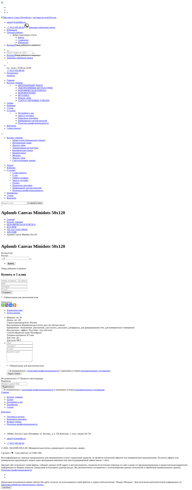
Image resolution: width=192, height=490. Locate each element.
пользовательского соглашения (95, 371)
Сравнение (23, 40)
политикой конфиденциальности (43, 371)
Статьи (10, 108)
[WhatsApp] (2, 305)
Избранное (12, 30)
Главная (10, 80)
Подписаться (7, 387)
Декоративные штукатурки (25, 148)
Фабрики (11, 105)
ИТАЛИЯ (11, 227)
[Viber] (6, 305)
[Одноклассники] (14, 305)
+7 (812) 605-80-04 (15, 70)
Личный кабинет (15, 32)
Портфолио (12, 193)
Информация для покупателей (32, 120)
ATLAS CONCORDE (17, 229)
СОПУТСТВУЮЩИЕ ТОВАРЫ (33, 100)
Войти (21, 37)
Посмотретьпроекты (12, 74)
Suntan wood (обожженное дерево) (28, 140)
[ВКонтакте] (10, 305)
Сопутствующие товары (24, 160)
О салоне (11, 110)
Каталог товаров (15, 83)
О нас (15, 175)
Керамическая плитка (22, 150)
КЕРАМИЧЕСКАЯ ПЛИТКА (32, 90)
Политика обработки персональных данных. (22, 484)
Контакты (11, 125)
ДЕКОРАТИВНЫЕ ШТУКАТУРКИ (35, 88)
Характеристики (15, 310)
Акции (10, 103)
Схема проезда (14, 128)
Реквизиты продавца (28, 118)
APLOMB (11, 232)
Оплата (15, 183)
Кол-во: (4, 255)
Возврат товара (14, 421)
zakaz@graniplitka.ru (16, 438)
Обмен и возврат (20, 178)
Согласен (6, 487)
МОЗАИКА (23, 95)
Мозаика (16, 155)
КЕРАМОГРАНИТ (27, 93)
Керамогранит (19, 153)
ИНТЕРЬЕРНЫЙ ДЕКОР (30, 85)
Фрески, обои (24, 98)
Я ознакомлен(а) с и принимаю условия (60, 371)
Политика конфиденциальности (33, 123)
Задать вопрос (13, 313)
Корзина (11, 45)
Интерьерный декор (21, 143)
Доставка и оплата (15, 416)
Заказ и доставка (26, 115)
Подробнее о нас (26, 113)
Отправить (6, 292)
